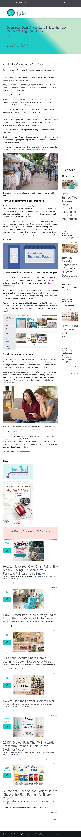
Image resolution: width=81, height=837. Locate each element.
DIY (35, 576)
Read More (54, 587)
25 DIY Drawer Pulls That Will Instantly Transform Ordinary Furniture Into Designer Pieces (28, 746)
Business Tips (18, 45)
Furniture (40, 576)
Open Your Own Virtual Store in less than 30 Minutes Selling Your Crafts (36, 29)
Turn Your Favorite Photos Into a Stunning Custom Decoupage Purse (27, 659)
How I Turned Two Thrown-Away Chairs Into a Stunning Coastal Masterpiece (29, 616)
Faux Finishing (39, 801)
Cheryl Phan (9, 576)
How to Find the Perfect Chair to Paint (28, 701)
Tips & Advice (28, 45)
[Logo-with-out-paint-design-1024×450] (17, 9)
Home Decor (47, 576)
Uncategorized (38, 621)
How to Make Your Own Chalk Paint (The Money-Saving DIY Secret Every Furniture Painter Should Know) (30, 570)
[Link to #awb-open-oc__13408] (64, 2)
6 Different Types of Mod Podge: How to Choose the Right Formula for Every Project (30, 794)
